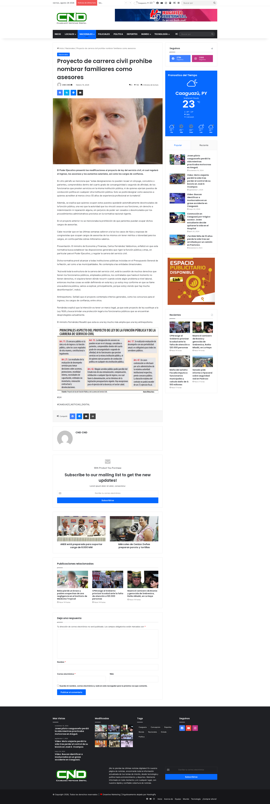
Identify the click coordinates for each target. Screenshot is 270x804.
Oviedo (163, 732)
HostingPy (151, 794)
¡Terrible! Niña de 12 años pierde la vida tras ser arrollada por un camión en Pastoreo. (199, 240)
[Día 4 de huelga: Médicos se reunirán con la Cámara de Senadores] (127, 736)
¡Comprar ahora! (209, 799)
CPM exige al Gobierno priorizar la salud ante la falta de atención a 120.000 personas (107, 594)
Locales (69, 34)
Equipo (178, 799)
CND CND (66, 85)
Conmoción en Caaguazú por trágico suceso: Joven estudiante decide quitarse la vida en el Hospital (198, 221)
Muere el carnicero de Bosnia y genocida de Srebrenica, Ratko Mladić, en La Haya (142, 593)
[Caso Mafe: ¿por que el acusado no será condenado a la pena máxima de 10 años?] (127, 743)
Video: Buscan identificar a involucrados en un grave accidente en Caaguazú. (197, 200)
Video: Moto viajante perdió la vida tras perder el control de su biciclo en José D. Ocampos (199, 181)
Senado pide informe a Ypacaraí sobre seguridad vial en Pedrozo (202, 374)
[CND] (71, 18)
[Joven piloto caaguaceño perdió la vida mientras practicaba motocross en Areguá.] (177, 159)
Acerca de (168, 799)
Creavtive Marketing (111, 794)
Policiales (104, 34)
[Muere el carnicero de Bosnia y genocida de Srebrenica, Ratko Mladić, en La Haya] (142, 579)
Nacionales (86, 34)
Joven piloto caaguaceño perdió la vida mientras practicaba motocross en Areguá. (199, 161)
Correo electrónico (66, 674)
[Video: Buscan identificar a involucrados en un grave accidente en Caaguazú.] (177, 198)
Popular (178, 145)
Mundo (145, 34)
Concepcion (155, 727)
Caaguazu (143, 727)
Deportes (132, 34)
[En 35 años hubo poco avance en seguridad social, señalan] (101, 743)
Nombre (61, 662)
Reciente (204, 145)
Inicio (58, 34)
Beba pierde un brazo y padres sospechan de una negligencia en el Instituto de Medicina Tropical (72, 594)
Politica (118, 34)
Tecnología (161, 34)
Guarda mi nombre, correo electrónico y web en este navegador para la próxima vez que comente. (103, 686)
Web (112, 674)
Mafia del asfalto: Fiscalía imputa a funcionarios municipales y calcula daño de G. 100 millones (179, 377)
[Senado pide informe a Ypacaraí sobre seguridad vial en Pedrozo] (203, 361)
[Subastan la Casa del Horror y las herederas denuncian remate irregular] (114, 743)
